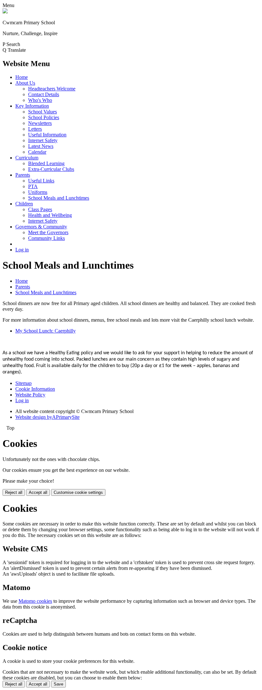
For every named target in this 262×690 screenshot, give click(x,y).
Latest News (40, 146)
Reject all (13, 492)
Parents (22, 175)
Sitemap (23, 383)
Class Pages (40, 209)
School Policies (43, 117)
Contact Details (43, 94)
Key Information (32, 106)
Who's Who (40, 100)
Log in (22, 249)
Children (24, 203)
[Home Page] (5, 11)
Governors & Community (41, 226)
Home (21, 77)
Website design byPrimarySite (47, 417)
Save (58, 684)
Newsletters (40, 123)
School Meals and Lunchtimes (58, 198)
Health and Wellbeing (50, 215)
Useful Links (41, 180)
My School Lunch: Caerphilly (45, 331)
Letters (35, 129)
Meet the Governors (48, 232)
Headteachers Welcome (51, 88)
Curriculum (26, 157)
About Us (25, 83)
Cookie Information (35, 389)
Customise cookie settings (78, 492)
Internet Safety (43, 140)
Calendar (37, 152)
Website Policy (30, 394)
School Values (42, 111)
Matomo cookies (35, 601)
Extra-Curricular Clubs (51, 169)
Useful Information (47, 134)
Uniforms (37, 192)
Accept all (38, 492)
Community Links (46, 238)
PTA (33, 186)
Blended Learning (46, 163)
